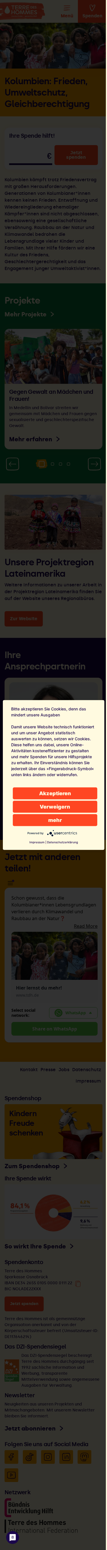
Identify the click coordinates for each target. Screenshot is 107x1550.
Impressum (37, 842)
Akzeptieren (55, 793)
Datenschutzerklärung (62, 842)
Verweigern (55, 807)
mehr (55, 820)
